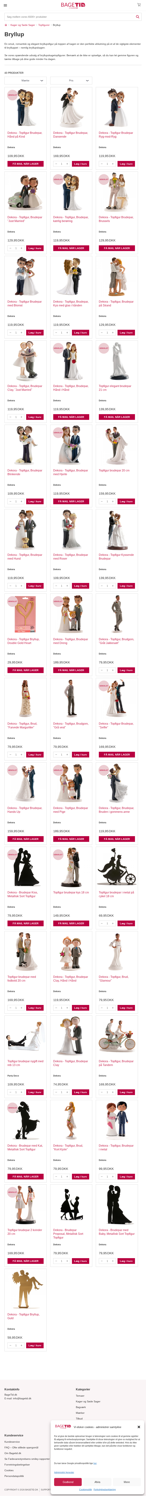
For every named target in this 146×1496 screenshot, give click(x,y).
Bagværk (81, 1407)
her (95, 1463)
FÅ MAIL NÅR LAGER (25, 163)
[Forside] (5, 25)
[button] (139, 1427)
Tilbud (79, 1418)
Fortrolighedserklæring (105, 1489)
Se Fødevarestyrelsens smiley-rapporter (27, 1458)
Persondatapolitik (14, 1476)
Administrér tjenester (64, 1472)
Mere (127, 1482)
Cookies (9, 1470)
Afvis (97, 1482)
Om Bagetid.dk (12, 1453)
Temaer (80, 1395)
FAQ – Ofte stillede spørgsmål (21, 1447)
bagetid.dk (31, 1490)
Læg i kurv (80, 163)
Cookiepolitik (85, 1489)
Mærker (80, 1412)
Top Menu (5, 5)
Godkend (68, 1482)
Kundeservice (12, 1441)
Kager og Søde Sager (88, 1401)
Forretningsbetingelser (17, 1464)
